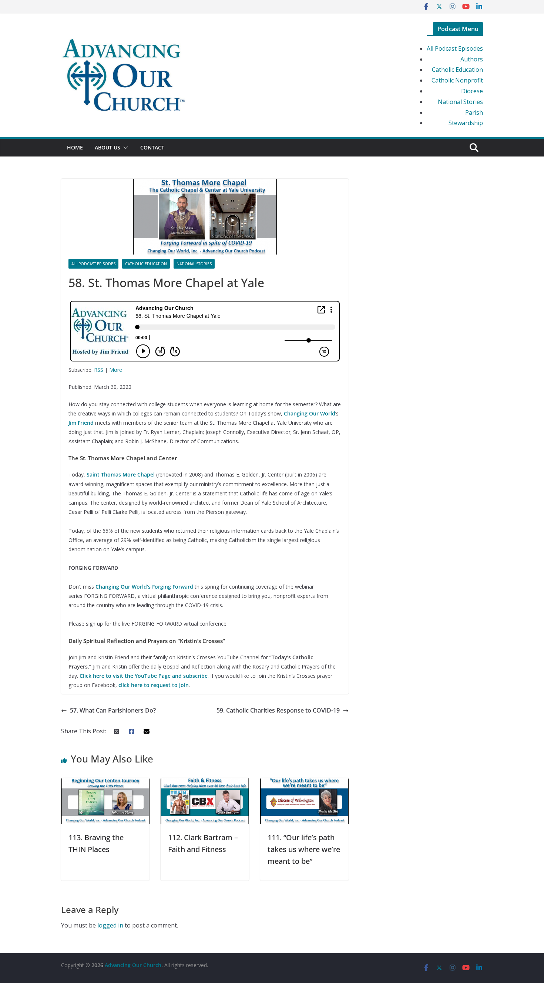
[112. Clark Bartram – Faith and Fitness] (205, 783)
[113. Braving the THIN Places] (105, 783)
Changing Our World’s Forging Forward (144, 586)
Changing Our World (309, 413)
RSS (98, 369)
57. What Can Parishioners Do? (113, 710)
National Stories (460, 102)
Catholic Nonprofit (457, 80)
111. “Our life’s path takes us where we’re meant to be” (304, 849)
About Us (107, 147)
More (115, 369)
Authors (471, 59)
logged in (110, 925)
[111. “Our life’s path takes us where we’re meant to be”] (304, 783)
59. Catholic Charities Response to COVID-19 (278, 710)
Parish (474, 112)
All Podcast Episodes (455, 48)
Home (75, 147)
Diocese (472, 91)
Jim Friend (81, 422)
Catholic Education (457, 69)
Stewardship (466, 123)
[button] (124, 147)
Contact (152, 147)
